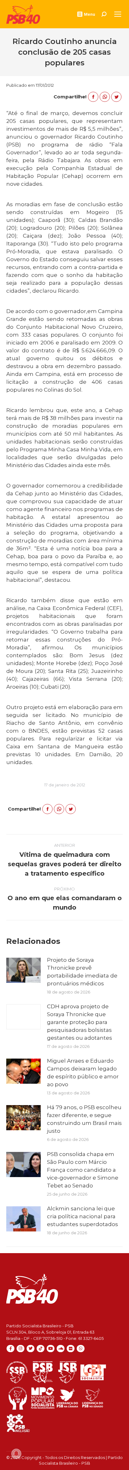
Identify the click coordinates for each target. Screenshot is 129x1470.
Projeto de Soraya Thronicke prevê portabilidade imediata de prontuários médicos (82, 972)
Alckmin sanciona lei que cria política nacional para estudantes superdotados (82, 1216)
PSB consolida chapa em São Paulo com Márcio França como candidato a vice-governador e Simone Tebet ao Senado (82, 1170)
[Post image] (23, 970)
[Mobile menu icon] (118, 14)
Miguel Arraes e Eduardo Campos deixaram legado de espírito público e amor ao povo (83, 1072)
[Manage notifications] (16, 1454)
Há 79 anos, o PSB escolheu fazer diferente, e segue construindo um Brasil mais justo (84, 1119)
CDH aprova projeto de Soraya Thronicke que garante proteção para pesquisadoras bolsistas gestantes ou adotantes (79, 1022)
